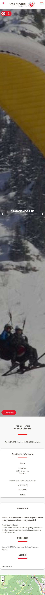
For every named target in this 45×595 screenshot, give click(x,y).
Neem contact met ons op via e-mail (22, 480)
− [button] (3, 580)
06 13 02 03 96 (22, 485)
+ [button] (3, 577)
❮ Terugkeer (8, 412)
